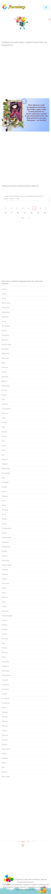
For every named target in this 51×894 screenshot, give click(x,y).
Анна (4, 321)
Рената (5, 652)
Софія (4, 694)
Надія (4, 579)
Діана (4, 381)
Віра (3, 363)
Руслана (5, 662)
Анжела (5, 317)
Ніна (4, 602)
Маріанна (6, 547)
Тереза (4, 721)
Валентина (6, 344)
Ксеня (4, 491)
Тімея (4, 731)
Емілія (4, 390)
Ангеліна (5, 308)
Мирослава (7, 565)
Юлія (4, 763)
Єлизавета (6, 409)
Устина (5, 740)
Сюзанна (5, 703)
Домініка (5, 386)
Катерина (6, 473)
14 (45, 213)
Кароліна (6, 468)
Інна (3, 450)
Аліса (4, 294)
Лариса (5, 496)
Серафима (6, 675)
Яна (3, 767)
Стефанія (6, 698)
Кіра (3, 478)
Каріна (4, 464)
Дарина (5, 377)
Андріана (6, 312)
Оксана (5, 611)
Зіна (3, 418)
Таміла (4, 717)
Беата (4, 331)
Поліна (5, 639)
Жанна (5, 413)
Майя (4, 533)
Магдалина (6, 528)
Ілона (4, 436)
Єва (3, 399)
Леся (4, 501)
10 (18, 213)
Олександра (7, 616)
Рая (3, 643)
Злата (4, 422)
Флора (4, 744)
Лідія (4, 505)
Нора (4, 606)
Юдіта (4, 754)
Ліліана (5, 510)
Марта (4, 556)
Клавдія (5, 482)
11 (25, 213)
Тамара (5, 712)
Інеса (4, 445)
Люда (4, 524)
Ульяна (5, 735)
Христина (6, 749)
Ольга (4, 634)
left (5, 208)
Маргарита (6, 537)
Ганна (4, 372)
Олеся (4, 625)
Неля (4, 588)
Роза (4, 657)
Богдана (5, 335)
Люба (4, 519)
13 (38, 213)
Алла (4, 298)
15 (22, 218)
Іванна (4, 432)
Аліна (4, 289)
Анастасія (6, 303)
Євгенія (5, 404)
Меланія (5, 560)
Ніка (4, 593)
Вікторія (5, 358)
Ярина (4, 772)
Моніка (5, 574)
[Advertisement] (25, 73)
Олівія (4, 629)
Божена (5, 340)
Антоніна (6, 326)
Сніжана (5, 685)
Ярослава (6, 777)
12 (31, 213)
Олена (4, 620)
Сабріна (5, 666)
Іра (3, 455)
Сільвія (5, 680)
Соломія (5, 689)
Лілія (4, 514)
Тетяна (4, 726)
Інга (3, 441)
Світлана (5, 671)
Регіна (4, 648)
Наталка (5, 583)
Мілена (5, 570)
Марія (4, 551)
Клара (4, 487)
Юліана (5, 758)
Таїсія (4, 708)
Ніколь (5, 597)
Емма (4, 395)
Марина (5, 542)
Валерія (5, 349)
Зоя (3, 427)
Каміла (5, 459)
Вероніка (5, 354)
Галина (5, 367)
